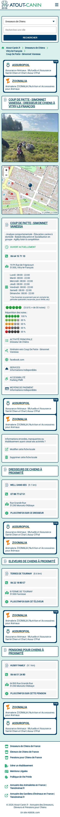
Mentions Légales (19, 771)
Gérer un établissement (21, 765)
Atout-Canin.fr (13, 47)
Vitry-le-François (14, 51)
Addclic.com (34, 812)
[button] (30, 186)
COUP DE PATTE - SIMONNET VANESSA (29, 224)
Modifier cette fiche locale (22, 449)
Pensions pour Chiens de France (26, 757)
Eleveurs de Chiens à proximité (32, 561)
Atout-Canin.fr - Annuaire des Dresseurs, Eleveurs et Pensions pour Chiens (34, 806)
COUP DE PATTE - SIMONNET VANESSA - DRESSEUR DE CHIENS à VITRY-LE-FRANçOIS (32, 103)
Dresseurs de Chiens (35, 47)
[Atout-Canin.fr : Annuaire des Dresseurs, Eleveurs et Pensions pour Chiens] (22, 5)
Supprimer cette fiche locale (23, 457)
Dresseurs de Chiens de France (25, 746)
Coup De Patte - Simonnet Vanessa (23, 54)
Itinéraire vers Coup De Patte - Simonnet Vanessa (29, 350)
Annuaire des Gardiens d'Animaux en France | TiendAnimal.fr (32, 795)
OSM (55, 212)
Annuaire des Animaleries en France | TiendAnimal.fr (28, 787)
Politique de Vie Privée (21, 777)
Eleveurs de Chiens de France (24, 751)
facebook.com (17, 359)
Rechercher (30, 37)
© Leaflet (46, 212)
